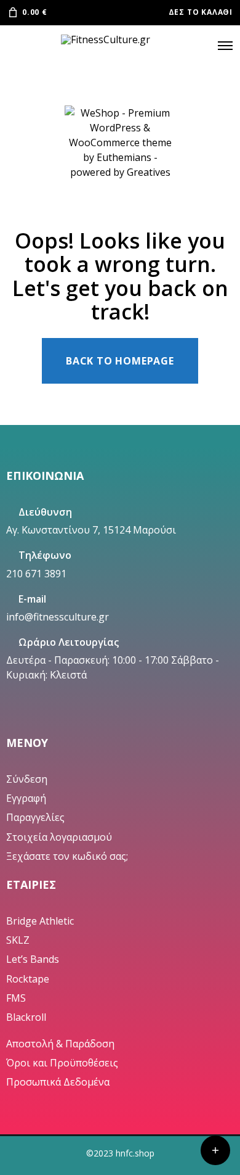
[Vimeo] (87, 718)
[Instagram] (49, 718)
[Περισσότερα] (215, 1150)
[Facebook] (30, 718)
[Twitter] (11, 718)
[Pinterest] (68, 718)
